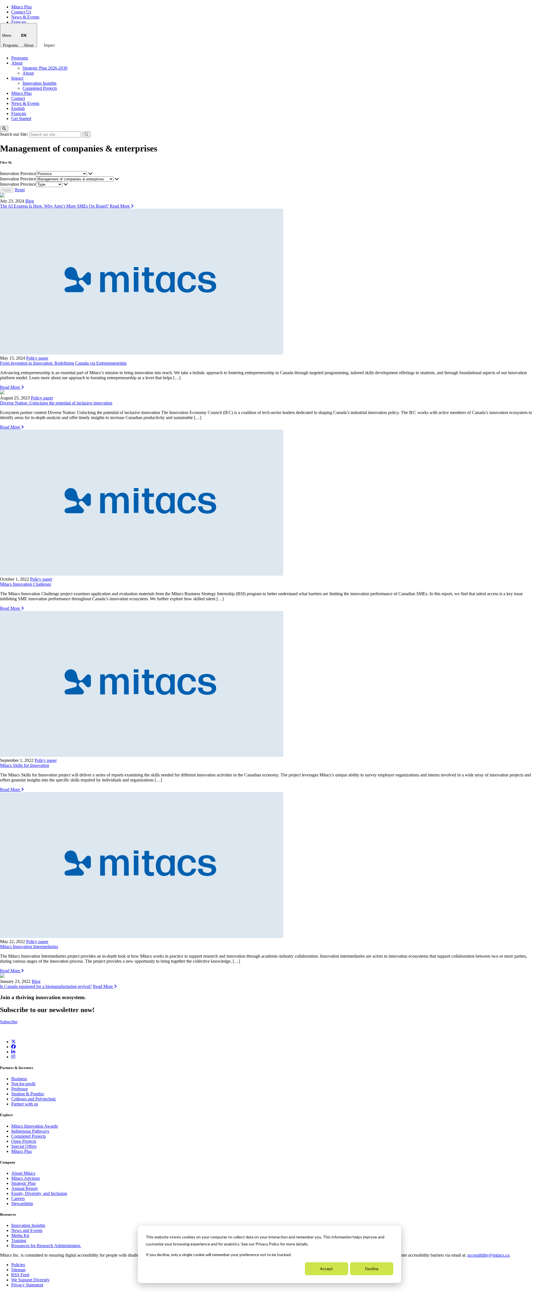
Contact (18, 98)
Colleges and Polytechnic (33, 1098)
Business (19, 1078)
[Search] (4, 129)
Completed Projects (39, 88)
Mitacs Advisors (25, 1178)
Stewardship (22, 1203)
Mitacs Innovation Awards (34, 1126)
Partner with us (24, 1104)
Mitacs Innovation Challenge (25, 584)
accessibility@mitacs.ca (488, 1255)
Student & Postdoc (27, 1093)
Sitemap (18, 1269)
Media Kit (20, 1235)
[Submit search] (86, 134)
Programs (10, 45)
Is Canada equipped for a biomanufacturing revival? (46, 986)
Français (18, 22)
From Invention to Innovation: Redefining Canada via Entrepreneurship (63, 363)
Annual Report (24, 1188)
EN (23, 35)
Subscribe (8, 1021)
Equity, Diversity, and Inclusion (39, 1193)
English (18, 108)
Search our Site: (14, 134)
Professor (19, 1088)
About (28, 45)
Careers (18, 1198)
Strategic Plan (23, 1183)
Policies (18, 1264)
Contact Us (21, 12)
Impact (49, 45)
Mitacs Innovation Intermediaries (29, 946)
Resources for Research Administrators (46, 1245)
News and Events (26, 1230)
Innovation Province (18, 173)
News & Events (25, 17)
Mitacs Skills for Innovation (24, 765)
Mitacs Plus (21, 6)
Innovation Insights (39, 83)
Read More (120, 206)
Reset (20, 189)
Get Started (21, 118)
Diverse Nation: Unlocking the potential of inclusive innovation (56, 403)
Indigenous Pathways (30, 1131)
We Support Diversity (30, 1279)
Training (18, 1240)
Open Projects (23, 1141)
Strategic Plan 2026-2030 (44, 68)
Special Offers (23, 1146)
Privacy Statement (27, 1284)
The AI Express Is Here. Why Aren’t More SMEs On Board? (54, 206)
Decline (371, 1268)
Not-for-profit (23, 1083)
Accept (326, 1268)
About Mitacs (23, 1173)
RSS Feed (20, 1274)
